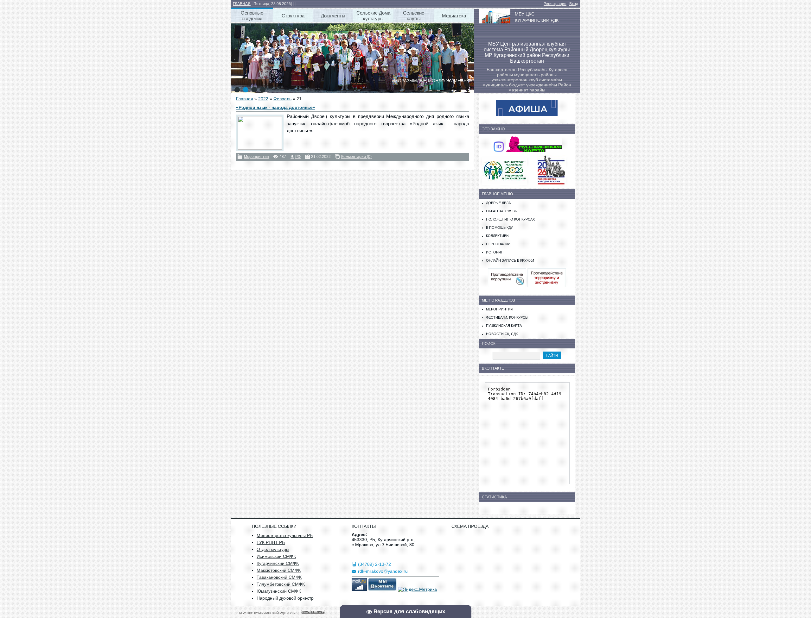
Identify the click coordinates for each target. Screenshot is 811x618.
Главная (244, 98)
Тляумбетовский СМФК (281, 584)
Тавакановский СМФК (279, 577)
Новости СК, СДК (502, 334)
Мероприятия (256, 156)
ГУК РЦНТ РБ (271, 542)
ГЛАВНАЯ (242, 4)
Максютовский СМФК (279, 570)
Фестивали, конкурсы (507, 317)
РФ (298, 156)
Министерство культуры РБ (285, 535)
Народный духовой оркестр (285, 598)
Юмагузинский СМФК (279, 591)
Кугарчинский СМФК (278, 563)
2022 (263, 98)
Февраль (282, 98)
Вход (573, 4)
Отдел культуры (273, 549)
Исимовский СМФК (276, 556)
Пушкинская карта (504, 326)
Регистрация (555, 4)
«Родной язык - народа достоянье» (275, 107)
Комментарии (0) (356, 156)
